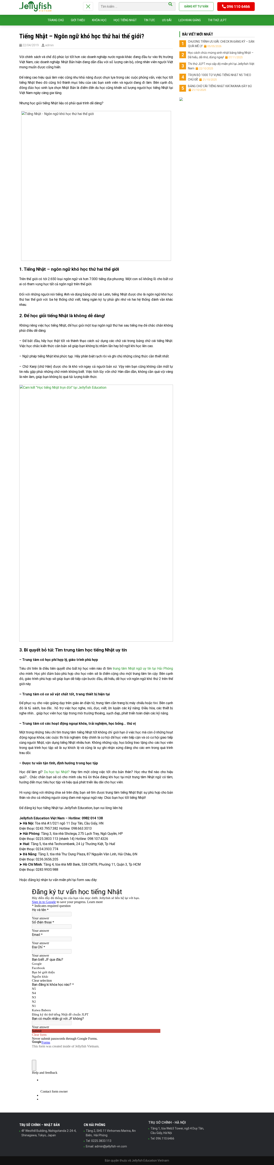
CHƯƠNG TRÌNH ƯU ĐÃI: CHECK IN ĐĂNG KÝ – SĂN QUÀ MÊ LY (221, 44)
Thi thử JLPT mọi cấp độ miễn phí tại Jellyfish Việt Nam (221, 66)
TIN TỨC (149, 20)
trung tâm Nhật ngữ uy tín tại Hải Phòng (143, 668)
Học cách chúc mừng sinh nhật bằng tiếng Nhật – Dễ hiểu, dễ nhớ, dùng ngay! (220, 55)
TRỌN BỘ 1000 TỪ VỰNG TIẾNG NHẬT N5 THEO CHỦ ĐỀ (219, 77)
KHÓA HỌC (99, 20)
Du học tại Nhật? (57, 772)
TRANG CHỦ (56, 20)
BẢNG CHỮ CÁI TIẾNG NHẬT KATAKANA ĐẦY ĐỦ (220, 87)
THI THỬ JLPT (217, 20)
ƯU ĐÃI (166, 20)
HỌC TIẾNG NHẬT (125, 20)
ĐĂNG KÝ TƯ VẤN (196, 6)
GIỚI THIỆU (78, 20)
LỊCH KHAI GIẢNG (190, 20)
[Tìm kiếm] (170, 4)
